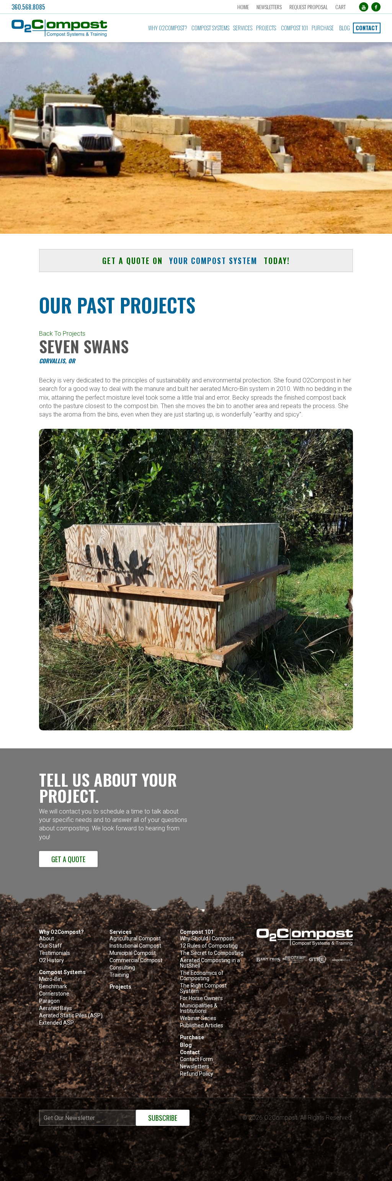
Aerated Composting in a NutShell (210, 963)
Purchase (323, 28)
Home (243, 7)
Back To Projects (62, 333)
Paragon (49, 1001)
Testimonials (54, 953)
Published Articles (201, 1025)
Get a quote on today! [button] (196, 260)
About (46, 939)
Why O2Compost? (167, 28)
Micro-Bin (50, 979)
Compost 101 (294, 28)
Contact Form (196, 1059)
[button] (68, 28)
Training (119, 975)
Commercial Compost (135, 960)
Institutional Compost (135, 946)
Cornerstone (54, 994)
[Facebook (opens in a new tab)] (376, 6)
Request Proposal (308, 7)
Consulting (122, 968)
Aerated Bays (55, 1008)
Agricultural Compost (135, 939)
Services (242, 28)
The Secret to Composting (211, 953)
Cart (340, 7)
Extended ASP (56, 1023)
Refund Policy (196, 1074)
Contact (367, 28)
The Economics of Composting (202, 975)
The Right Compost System (203, 988)
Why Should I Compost (207, 939)
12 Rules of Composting (209, 946)
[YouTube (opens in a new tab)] (363, 6)
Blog (344, 28)
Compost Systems (210, 28)
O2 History (51, 960)
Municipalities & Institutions (198, 1008)
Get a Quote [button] (68, 859)
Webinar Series (198, 1018)
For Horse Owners (201, 998)
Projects (266, 28)
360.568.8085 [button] (28, 6)
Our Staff (50, 946)
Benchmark (53, 986)
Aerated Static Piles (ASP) (71, 1016)
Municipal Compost (132, 953)
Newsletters (269, 7)
